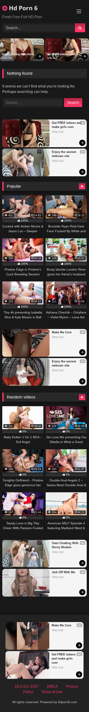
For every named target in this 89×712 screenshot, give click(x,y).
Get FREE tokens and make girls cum (61, 54)
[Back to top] (75, 698)
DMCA (52, 686)
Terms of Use (52, 692)
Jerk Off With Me (63, 572)
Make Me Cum (62, 332)
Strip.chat (7, 58)
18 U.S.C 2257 (27, 686)
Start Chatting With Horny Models (19, 54)
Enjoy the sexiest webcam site (64, 154)
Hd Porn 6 (22, 8)
